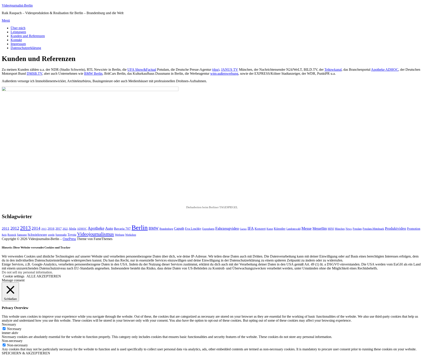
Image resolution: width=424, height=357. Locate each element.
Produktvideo (395, 228)
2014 (36, 228)
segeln (51, 234)
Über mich (18, 28)
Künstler (280, 228)
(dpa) (215, 69)
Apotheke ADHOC (384, 69)
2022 (65, 228)
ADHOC (82, 228)
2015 (44, 229)
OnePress (69, 239)
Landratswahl (293, 228)
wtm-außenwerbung (224, 73)
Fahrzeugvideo (227, 228)
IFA (251, 228)
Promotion (413, 228)
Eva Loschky (193, 228)
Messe (306, 228)
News (349, 228)
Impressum (18, 44)
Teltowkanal (333, 69)
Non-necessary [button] (12, 341)
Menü (6, 20)
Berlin (140, 227)
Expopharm (208, 228)
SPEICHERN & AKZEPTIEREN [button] (26, 353)
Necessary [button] (9, 324)
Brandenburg (166, 228)
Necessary (14, 329)
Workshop (130, 234)
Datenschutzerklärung (26, 48)
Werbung (119, 234)
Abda (72, 228)
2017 (58, 228)
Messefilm (319, 229)
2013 (25, 228)
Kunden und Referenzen (28, 36)
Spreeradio (61, 234)
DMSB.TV (34, 73)
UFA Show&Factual (141, 69)
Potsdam (357, 228)
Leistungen (18, 32)
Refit (4, 235)
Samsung (22, 234)
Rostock (12, 234)
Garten (243, 229)
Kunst (270, 228)
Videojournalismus (95, 234)
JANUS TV (229, 69)
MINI (331, 228)
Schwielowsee (37, 234)
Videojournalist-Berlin (17, 5)
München (340, 228)
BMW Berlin (93, 73)
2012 (14, 228)
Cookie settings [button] (13, 276)
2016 (51, 228)
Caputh (179, 229)
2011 (5, 228)
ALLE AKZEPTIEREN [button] (43, 276)
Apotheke (96, 228)
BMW (154, 228)
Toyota (72, 234)
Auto (109, 228)
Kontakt (16, 40)
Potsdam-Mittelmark (373, 228)
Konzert (260, 228)
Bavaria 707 (122, 228)
